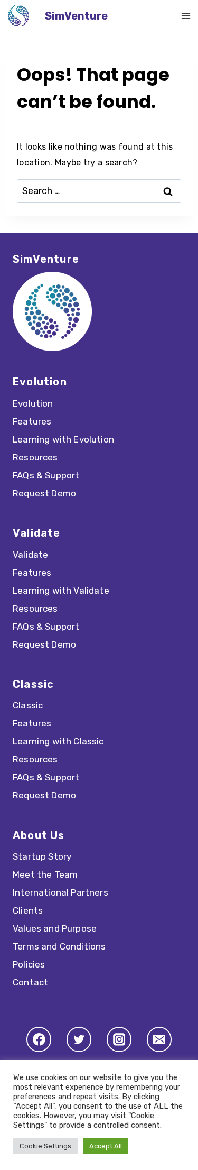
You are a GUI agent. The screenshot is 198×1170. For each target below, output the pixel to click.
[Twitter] (79, 1039)
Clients (28, 910)
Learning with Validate (61, 590)
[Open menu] (185, 15)
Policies (29, 964)
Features (32, 421)
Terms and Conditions (59, 946)
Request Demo (44, 493)
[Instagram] (119, 1039)
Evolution (33, 403)
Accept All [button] (105, 1146)
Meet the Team (45, 874)
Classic (28, 705)
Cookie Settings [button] (45, 1146)
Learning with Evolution (63, 439)
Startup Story (42, 856)
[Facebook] (39, 1039)
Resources (35, 457)
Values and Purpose (55, 928)
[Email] (159, 1039)
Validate (30, 554)
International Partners (60, 892)
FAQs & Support (46, 475)
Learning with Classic (58, 741)
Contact (30, 982)
